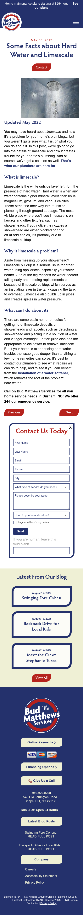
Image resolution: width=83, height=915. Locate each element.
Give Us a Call (44, 781)
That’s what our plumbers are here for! (37, 163)
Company (41, 859)
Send (20, 531)
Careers (30, 869)
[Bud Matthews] (42, 715)
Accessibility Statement (41, 876)
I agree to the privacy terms (33, 522)
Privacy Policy (35, 882)
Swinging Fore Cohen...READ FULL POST (41, 835)
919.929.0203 (41, 793)
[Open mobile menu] (76, 22)
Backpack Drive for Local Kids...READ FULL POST (41, 847)
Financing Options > (41, 767)
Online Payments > (41, 742)
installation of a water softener (43, 372)
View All (41, 678)
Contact (41, 67)
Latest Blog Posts (41, 821)
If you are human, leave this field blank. (34, 541)
